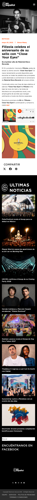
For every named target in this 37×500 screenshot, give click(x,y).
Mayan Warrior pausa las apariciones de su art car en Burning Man (18, 250)
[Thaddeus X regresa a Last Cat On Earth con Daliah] (18, 355)
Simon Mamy (22, 42)
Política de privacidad (26, 494)
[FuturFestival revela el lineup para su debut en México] (18, 205)
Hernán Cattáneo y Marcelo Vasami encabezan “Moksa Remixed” (16, 310)
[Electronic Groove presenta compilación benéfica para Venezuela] (18, 415)
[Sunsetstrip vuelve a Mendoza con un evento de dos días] (18, 385)
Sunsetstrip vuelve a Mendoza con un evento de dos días (17, 400)
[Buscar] (32, 439)
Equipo (4, 494)
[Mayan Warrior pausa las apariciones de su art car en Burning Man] (18, 235)
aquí (7, 105)
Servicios (12, 494)
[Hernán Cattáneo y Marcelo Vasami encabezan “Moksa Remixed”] (18, 295)
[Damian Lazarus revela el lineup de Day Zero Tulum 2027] (18, 325)
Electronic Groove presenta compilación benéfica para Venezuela (18, 430)
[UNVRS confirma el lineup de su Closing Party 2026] (18, 265)
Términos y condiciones (18, 497)
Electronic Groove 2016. (15, 492)
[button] (34, 4)
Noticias (5, 39)
